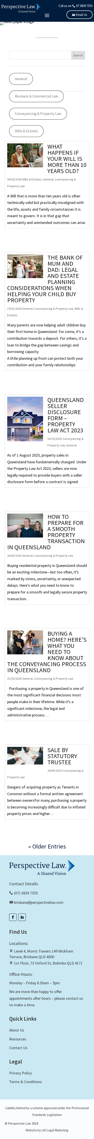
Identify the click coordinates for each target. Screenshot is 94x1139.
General (21, 78)
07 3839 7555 (84, 6)
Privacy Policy (20, 1072)
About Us (16, 1030)
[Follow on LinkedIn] (22, 917)
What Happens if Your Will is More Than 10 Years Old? (67, 159)
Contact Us (18, 1047)
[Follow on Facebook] (13, 917)
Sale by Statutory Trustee (62, 756)
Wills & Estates (26, 131)
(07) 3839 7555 (25, 892)
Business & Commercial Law (36, 96)
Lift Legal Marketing (54, 1130)
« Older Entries (47, 846)
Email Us (81, 15)
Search (78, 55)
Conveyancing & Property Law (38, 113)
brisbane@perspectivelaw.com (38, 902)
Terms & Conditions (25, 1081)
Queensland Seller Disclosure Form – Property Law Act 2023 (65, 415)
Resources (17, 1039)
